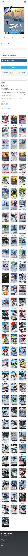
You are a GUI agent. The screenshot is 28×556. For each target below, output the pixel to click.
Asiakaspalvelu (5, 535)
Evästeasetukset (5, 543)
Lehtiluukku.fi (7, 533)
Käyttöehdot (4, 539)
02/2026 (15, 55)
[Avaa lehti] (5, 120)
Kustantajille (4, 541)
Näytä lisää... (4, 101)
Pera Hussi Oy (8, 108)
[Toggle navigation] (25, 2)
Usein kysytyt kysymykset (7, 536)
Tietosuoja (4, 540)
